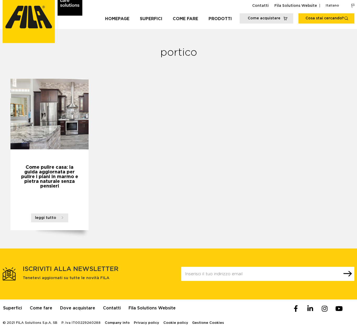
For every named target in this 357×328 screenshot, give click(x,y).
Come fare (185, 19)
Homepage (117, 19)
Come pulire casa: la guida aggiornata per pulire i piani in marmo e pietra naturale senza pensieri (49, 177)
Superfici (151, 19)
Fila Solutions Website (295, 6)
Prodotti (220, 19)
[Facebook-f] (295, 308)
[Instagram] (324, 308)
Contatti (260, 6)
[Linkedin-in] (310, 308)
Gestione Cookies (208, 323)
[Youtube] (339, 308)
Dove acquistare (77, 308)
